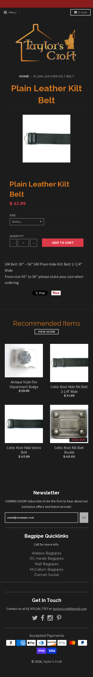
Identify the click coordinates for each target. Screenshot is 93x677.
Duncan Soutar (46, 575)
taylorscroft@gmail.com (70, 609)
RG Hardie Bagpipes (46, 558)
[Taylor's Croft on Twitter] (35, 618)
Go (84, 517)
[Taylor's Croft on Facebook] (42, 618)
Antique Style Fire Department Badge (24, 384)
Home (24, 76)
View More (46, 331)
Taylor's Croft (52, 661)
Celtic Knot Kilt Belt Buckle (69, 450)
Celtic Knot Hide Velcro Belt (24, 450)
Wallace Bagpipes (46, 553)
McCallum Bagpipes (46, 569)
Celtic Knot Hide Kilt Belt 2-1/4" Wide (69, 389)
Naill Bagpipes (46, 564)
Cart (82, 12)
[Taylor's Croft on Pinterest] (59, 618)
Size (13, 215)
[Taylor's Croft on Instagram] (50, 618)
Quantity (17, 236)
